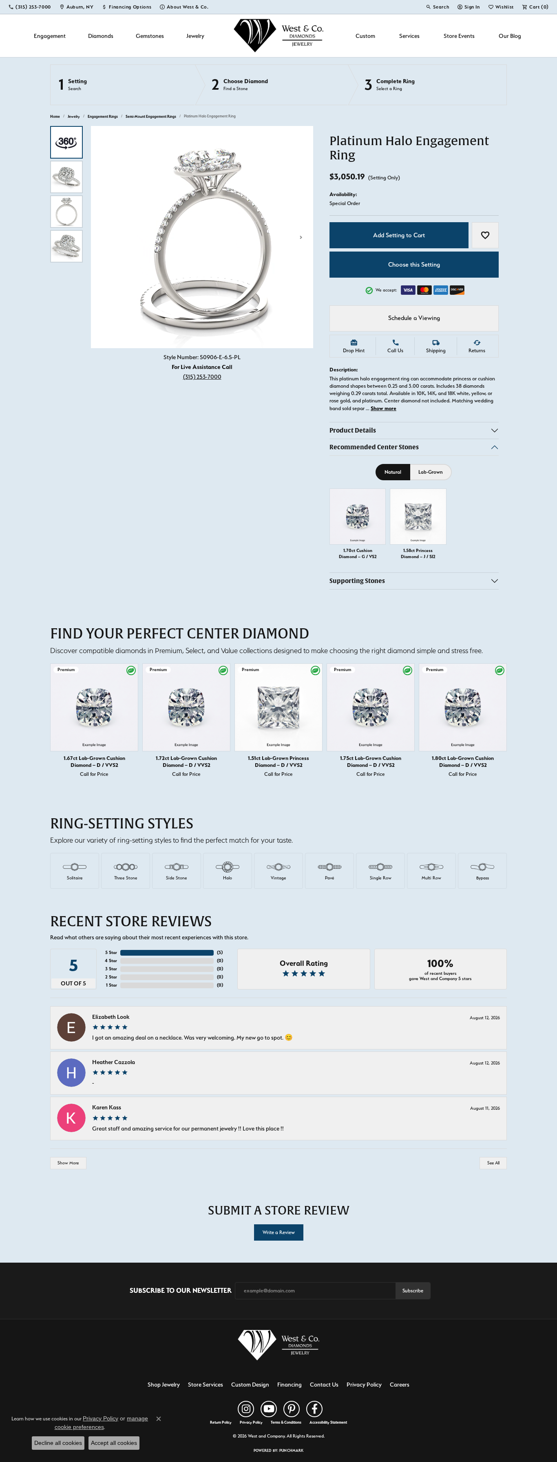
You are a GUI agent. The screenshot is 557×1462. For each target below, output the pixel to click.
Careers (399, 1384)
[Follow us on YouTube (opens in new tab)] (269, 1409)
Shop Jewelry (164, 1384)
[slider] (202, 237)
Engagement (50, 35)
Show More (68, 1163)
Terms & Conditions (286, 1422)
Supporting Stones (357, 581)
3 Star (111, 969)
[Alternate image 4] (66, 246)
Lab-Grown (430, 472)
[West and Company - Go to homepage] (278, 1346)
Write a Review (279, 1232)
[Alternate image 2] (66, 177)
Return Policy (221, 1422)
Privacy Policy (364, 1384)
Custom (365, 35)
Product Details (352, 430)
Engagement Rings (103, 116)
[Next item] (499, 722)
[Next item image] (301, 237)
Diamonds (100, 35)
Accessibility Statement (328, 1422)
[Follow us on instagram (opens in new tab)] (246, 1409)
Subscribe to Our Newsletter (181, 1290)
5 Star (111, 952)
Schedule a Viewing (414, 318)
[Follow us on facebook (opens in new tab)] (314, 1409)
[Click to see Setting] (123, 85)
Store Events (459, 35)
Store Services (205, 1384)
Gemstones (150, 35)
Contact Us (324, 1384)
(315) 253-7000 (202, 376)
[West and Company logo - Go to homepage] (278, 35)
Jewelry (195, 35)
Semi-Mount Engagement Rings (151, 116)
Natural (393, 472)
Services (409, 35)
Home (55, 116)
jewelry (74, 116)
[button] (437, 7)
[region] (202, 237)
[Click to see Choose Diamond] (271, 85)
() (220, 952)
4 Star (111, 960)
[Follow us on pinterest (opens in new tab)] (291, 1409)
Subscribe (412, 1291)
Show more (383, 408)
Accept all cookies (114, 1443)
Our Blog (510, 35)
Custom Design (250, 1384)
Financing (289, 1384)
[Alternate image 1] (66, 142)
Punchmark (291, 1450)
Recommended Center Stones (374, 447)
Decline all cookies (58, 1443)
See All (493, 1163)
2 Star (111, 977)
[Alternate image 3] (66, 211)
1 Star (111, 985)
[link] (29, 7)
